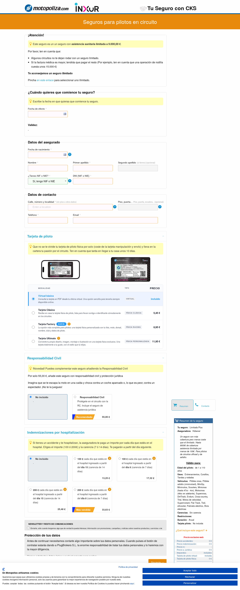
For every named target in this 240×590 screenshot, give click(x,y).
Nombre (32, 162)
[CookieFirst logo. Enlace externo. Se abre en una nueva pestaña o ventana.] (3, 569)
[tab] (95, 236)
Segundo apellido (127, 162)
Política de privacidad (128, 566)
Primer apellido (80, 162)
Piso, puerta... (125, 202)
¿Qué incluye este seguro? (190, 530)
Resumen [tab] (184, 406)
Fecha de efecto (36, 108)
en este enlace (45, 80)
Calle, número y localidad (41, 202)
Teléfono (32, 215)
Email (76, 215)
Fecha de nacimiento (39, 149)
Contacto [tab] (205, 406)
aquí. (132, 583)
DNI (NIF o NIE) (81, 176)
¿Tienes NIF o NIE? (38, 176)
